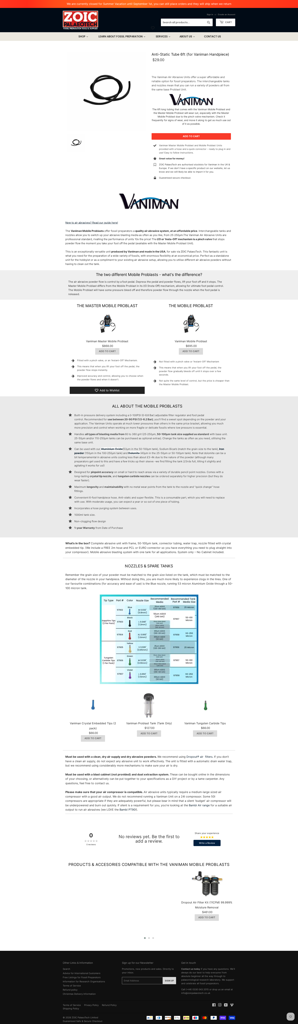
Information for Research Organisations (84, 981)
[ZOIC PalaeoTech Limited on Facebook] (214, 1005)
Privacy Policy (91, 1005)
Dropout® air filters (199, 756)
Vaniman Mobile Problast (191, 341)
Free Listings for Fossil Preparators (82, 977)
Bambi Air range (199, 805)
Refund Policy (109, 1005)
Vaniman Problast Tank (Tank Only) (149, 723)
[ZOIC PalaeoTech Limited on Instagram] (220, 1005)
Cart (228, 22)
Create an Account (226, 14)
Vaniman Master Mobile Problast (107, 341)
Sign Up (169, 980)
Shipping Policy (71, 1008)
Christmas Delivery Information (79, 993)
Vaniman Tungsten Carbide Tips (205, 723)
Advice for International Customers (81, 973)
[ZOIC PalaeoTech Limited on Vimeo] (232, 1005)
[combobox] (187, 22)
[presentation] (57, 904)
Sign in (210, 14)
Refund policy (70, 989)
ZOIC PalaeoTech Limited (85, 1017)
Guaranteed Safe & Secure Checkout (82, 1021)
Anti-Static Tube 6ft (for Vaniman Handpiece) (190, 54)
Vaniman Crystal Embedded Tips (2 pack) (93, 726)
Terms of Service (72, 985)
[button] (145, 938)
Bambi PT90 (127, 809)
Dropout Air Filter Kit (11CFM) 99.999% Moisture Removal (206, 905)
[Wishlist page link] (153, 28)
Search (66, 969)
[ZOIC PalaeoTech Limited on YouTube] (226, 1005)
